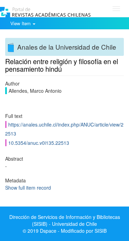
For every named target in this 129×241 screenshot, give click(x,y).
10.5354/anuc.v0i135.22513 (38, 142)
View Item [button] (21, 23)
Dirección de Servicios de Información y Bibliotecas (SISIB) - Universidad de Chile (64, 220)
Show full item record (28, 187)
